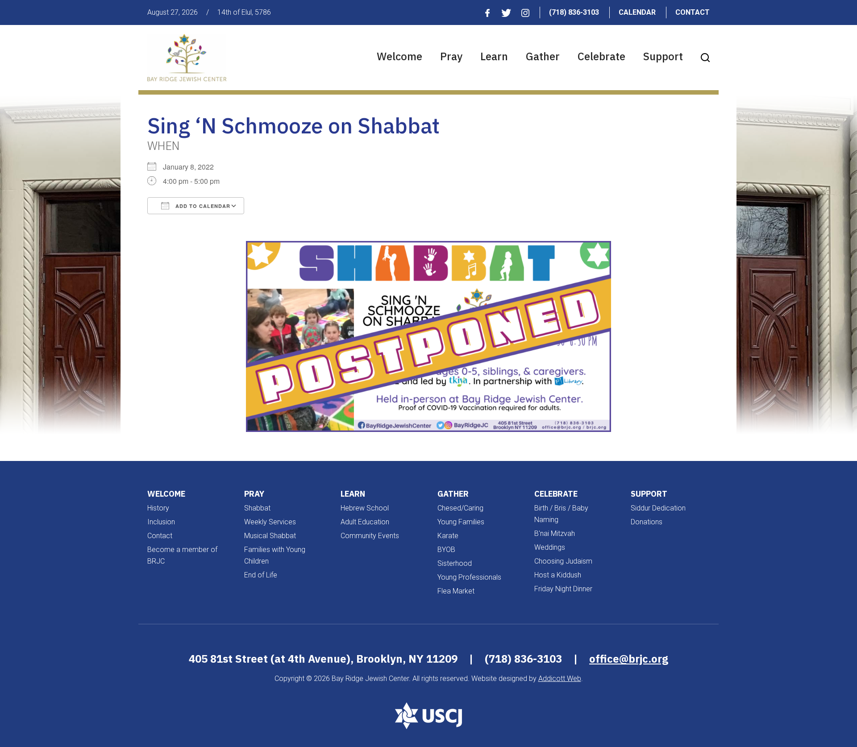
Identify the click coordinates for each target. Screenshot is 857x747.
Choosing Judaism (563, 561)
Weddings (549, 547)
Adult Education (365, 522)
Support (663, 56)
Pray (451, 56)
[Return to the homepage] (186, 57)
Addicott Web (559, 678)
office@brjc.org (628, 659)
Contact (692, 12)
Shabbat (257, 508)
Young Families (460, 522)
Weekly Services (270, 522)
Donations (646, 522)
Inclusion (161, 522)
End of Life (260, 575)
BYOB (446, 549)
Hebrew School (365, 508)
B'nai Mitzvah (554, 533)
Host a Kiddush (557, 575)
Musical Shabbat (270, 535)
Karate (447, 535)
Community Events (370, 535)
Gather (543, 56)
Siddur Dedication (658, 508)
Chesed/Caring (460, 508)
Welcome (399, 56)
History (158, 508)
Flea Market (455, 591)
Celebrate (601, 56)
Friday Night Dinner (563, 589)
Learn (494, 56)
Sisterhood (454, 563)
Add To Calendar (202, 206)
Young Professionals (469, 577)
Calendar (637, 12)
